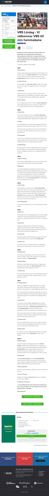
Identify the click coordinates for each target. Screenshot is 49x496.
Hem (2, 5)
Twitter (41, 458)
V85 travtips (20, 43)
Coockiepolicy (41, 475)
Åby (24, 43)
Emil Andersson (8, 5)
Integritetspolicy (41, 474)
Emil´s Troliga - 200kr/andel (8, 46)
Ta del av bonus (31, 438)
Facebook (8, 459)
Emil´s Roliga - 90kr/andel (8, 41)
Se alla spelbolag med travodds (40, 445)
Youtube (24, 459)
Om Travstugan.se (42, 471)
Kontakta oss (41, 472)
